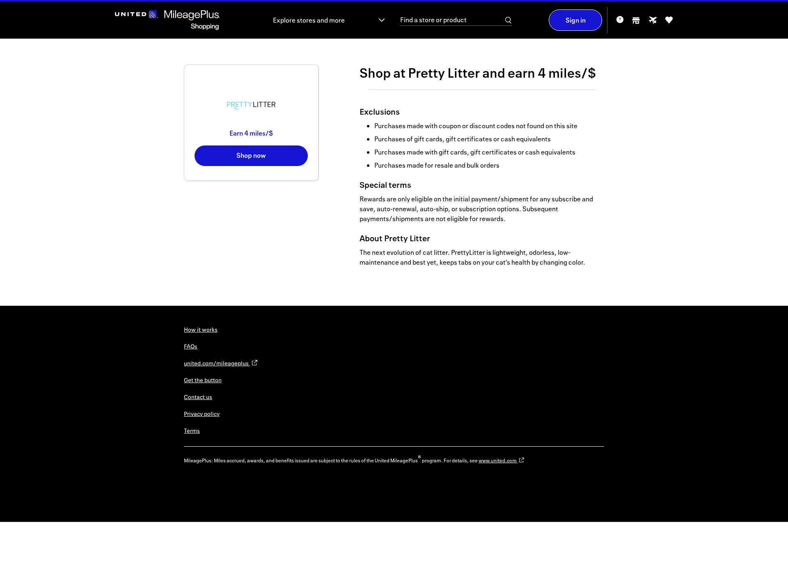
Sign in (576, 20)
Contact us (198, 397)
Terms (192, 430)
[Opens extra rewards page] (652, 22)
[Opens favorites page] (669, 23)
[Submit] (508, 20)
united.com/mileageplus (217, 363)
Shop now (251, 155)
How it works (201, 329)
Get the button (203, 380)
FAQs (190, 346)
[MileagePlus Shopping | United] (167, 20)
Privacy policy (202, 414)
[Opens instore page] (636, 23)
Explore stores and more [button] (309, 20)
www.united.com (498, 460)
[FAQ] (620, 22)
